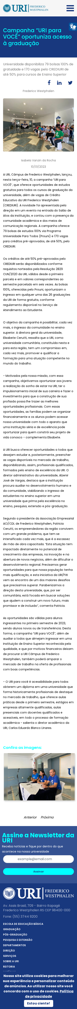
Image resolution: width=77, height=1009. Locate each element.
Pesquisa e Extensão (17, 940)
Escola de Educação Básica (23, 924)
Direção (9, 950)
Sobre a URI (11, 961)
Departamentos (14, 945)
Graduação (11, 929)
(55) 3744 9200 (25, 916)
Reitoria (9, 966)
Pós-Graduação (15, 934)
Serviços (9, 956)
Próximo (47, 817)
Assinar (38, 871)
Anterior (30, 817)
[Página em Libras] (73, 26)
